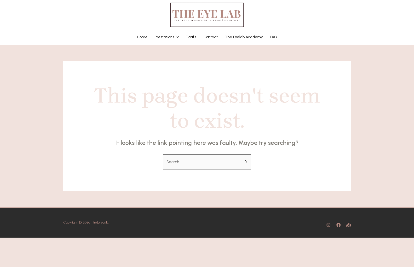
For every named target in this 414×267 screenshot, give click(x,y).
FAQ (273, 37)
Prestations (164, 37)
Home (142, 37)
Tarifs (191, 37)
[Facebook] (338, 225)
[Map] (348, 225)
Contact (210, 37)
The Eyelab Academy (244, 37)
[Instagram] (328, 225)
